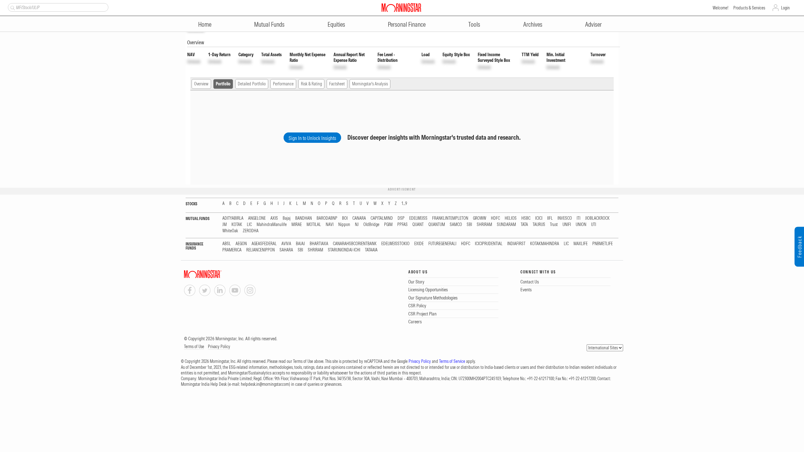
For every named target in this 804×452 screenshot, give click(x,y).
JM (224, 224)
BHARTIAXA (319, 243)
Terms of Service (452, 361)
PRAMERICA (232, 250)
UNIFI (566, 224)
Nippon (344, 224)
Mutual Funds (269, 24)
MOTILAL (314, 224)
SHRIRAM (484, 224)
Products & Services (749, 8)
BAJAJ (300, 243)
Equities (336, 24)
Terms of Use (194, 346)
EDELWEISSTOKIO (395, 243)
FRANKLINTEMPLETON (450, 218)
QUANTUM (436, 224)
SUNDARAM (506, 224)
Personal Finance (407, 24)
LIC (249, 224)
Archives (532, 24)
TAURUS (539, 224)
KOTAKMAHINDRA (544, 243)
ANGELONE (257, 218)
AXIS (274, 218)
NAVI (330, 224)
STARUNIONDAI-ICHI (344, 250)
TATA (524, 224)
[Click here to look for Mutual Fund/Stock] (12, 7)
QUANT (418, 224)
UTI (593, 224)
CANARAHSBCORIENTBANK (355, 243)
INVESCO (564, 218)
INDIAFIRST (516, 243)
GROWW (479, 218)
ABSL (226, 243)
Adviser (593, 24)
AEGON (241, 243)
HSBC (525, 218)
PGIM (388, 224)
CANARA (359, 218)
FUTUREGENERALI (442, 243)
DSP (401, 218)
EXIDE (419, 243)
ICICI (538, 218)
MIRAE (296, 224)
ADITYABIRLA (232, 218)
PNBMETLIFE (602, 243)
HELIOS (511, 218)
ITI (578, 218)
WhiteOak (230, 231)
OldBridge (371, 224)
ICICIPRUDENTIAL (489, 243)
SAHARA (286, 250)
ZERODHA (250, 231)
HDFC (495, 218)
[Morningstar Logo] (401, 7)
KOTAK (236, 224)
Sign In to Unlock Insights (312, 138)
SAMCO (456, 224)
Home (204, 24)
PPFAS (402, 224)
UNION (581, 224)
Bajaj (287, 218)
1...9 (404, 203)
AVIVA (286, 243)
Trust (554, 224)
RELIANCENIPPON (260, 250)
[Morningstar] (215, 274)
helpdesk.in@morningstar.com (265, 384)
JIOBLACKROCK (597, 218)
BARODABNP (327, 218)
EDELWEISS (418, 218)
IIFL (550, 218)
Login (785, 8)
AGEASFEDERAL (264, 243)
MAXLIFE (580, 243)
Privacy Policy (219, 346)
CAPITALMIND (382, 218)
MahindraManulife (272, 224)
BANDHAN (303, 218)
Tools (474, 24)
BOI (345, 218)
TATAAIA (371, 250)
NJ (357, 224)
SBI (469, 224)
